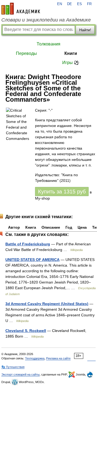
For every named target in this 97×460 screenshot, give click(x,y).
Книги (70, 53)
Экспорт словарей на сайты (20, 374)
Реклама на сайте (58, 358)
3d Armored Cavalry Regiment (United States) (46, 304)
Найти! (85, 30)
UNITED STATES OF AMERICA (32, 259)
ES (79, 4)
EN (59, 4)
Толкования (48, 44)
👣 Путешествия (13, 367)
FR (89, 4)
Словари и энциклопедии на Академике (46, 20)
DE (69, 4)
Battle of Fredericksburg (27, 244)
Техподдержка (34, 358)
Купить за (62, 191)
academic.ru (20, 9)
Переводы (26, 53)
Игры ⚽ (70, 62)
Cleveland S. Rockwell (25, 330)
